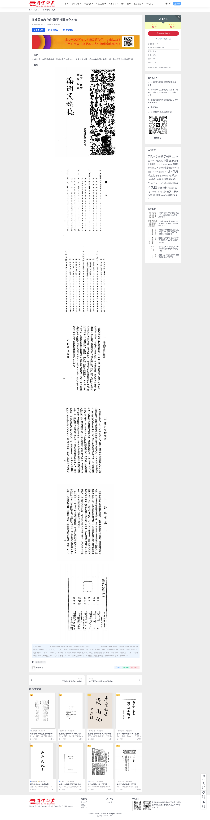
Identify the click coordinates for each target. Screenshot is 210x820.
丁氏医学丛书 (155, 156)
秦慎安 (167, 191)
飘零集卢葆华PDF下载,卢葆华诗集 (71, 734)
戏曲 (149, 179)
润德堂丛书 (171, 188)
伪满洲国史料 (40, 662)
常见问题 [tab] (54, 30)
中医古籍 (100, 3)
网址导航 (84, 807)
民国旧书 (112, 3)
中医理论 (159, 160)
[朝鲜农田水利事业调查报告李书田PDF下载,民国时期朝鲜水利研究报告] (153, 232)
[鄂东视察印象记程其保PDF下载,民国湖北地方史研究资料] (153, 249)
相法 (162, 191)
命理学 (165, 167)
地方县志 (137, 3)
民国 (154, 187)
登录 (178, 4)
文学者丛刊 (164, 183)
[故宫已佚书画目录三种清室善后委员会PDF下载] (153, 257)
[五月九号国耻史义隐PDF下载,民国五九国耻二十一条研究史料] (153, 223)
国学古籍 (75, 3)
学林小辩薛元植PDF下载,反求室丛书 (129, 734)
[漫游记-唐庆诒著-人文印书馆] (100, 711)
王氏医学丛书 (154, 192)
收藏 (127, 667)
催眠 (175, 164)
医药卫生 (92, 781)
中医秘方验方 (171, 160)
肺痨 (157, 195)
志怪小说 (168, 176)
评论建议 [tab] (69, 30)
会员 (155, 24)
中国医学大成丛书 (155, 164)
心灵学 (162, 176)
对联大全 (161, 172)
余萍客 (170, 164)
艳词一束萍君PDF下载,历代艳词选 (71, 785)
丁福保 (167, 156)
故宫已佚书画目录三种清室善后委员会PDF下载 (168, 256)
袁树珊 (163, 195)
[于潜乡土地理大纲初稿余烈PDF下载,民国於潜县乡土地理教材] (153, 215)
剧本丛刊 (151, 168)
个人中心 (150, 3)
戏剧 (174, 175)
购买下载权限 (164, 33)
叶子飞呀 (39, 667)
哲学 (171, 168)
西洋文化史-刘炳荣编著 (39, 784)
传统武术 (88, 3)
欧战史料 (171, 183)
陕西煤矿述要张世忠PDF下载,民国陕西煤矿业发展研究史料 (168, 240)
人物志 (165, 164)
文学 (157, 182)
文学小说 (63, 731)
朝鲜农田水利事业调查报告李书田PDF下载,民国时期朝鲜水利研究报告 (168, 232)
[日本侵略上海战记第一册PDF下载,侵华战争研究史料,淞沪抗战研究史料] (42, 711)
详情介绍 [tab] (39, 30)
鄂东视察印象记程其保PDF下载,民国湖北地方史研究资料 (168, 248)
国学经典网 (104, 814)
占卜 (156, 167)
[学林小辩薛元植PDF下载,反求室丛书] (128, 711)
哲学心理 (121, 731)
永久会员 (173, 24)
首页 (67, 3)
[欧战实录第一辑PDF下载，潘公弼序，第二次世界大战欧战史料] (100, 761)
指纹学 (152, 183)
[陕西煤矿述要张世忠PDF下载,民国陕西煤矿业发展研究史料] (153, 240)
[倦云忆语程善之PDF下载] (128, 761)
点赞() (135, 667)
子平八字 (154, 172)
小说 (167, 171)
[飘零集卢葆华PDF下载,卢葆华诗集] (71, 711)
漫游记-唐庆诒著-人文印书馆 (99, 733)
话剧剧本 (170, 195)
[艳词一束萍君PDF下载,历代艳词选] (71, 761)
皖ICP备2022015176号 (105, 816)
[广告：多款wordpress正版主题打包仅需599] (86, 42)
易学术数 (125, 3)
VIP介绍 (109, 802)
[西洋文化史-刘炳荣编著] (42, 761)
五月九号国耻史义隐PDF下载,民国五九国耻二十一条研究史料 (168, 223)
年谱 (157, 175)
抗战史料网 (156, 179)
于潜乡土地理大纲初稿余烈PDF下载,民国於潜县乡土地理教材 (168, 215)
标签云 (83, 805)
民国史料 (162, 187)
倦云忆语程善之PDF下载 (127, 784)
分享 (119, 667)
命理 (160, 168)
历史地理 (46, 9)
